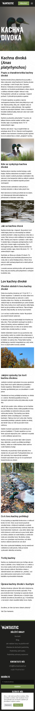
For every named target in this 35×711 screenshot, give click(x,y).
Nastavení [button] (8, 705)
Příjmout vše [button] (18, 705)
